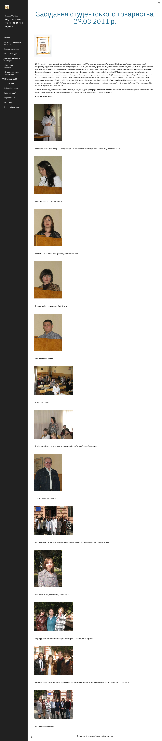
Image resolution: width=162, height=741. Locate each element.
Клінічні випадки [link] (11, 88)
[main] (94, 17)
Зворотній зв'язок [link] (11, 107)
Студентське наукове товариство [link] (12, 73)
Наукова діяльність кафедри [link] (12, 59)
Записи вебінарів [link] (11, 83)
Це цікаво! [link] (8, 102)
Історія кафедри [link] (10, 54)
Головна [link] (7, 37)
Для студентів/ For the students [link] (13, 66)
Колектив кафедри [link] (11, 49)
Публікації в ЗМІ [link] (10, 79)
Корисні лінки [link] (9, 97)
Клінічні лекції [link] (10, 93)
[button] (159, 3)
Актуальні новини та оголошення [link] (12, 43)
